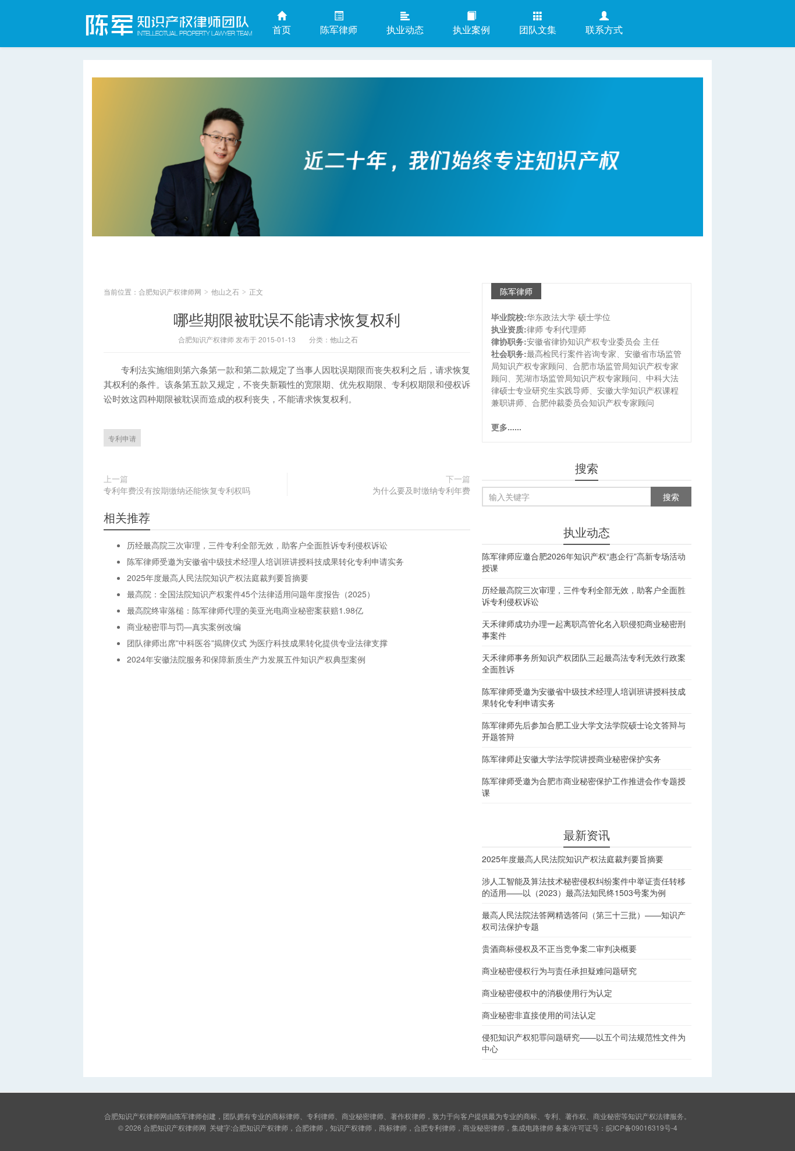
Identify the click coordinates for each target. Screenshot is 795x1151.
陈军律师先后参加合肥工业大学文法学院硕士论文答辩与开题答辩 (584, 730)
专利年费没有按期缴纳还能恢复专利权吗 (177, 490)
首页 (281, 29)
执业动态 (405, 29)
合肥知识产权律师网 (167, 22)
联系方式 (604, 29)
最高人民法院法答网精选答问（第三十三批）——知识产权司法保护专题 (584, 920)
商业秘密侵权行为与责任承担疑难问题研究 (559, 970)
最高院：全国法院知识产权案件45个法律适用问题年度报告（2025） (251, 594)
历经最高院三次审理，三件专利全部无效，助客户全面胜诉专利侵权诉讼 (257, 545)
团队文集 (537, 29)
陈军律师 (338, 29)
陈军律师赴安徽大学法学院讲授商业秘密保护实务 (571, 758)
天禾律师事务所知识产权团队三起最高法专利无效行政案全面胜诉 (584, 663)
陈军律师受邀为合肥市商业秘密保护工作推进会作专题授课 (584, 786)
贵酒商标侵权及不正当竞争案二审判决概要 (559, 948)
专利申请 (122, 438)
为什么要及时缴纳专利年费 (421, 490)
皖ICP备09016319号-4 (641, 1127)
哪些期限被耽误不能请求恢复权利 (286, 319)
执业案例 (471, 29)
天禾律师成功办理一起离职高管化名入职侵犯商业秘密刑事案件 (584, 629)
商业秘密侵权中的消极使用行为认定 (547, 992)
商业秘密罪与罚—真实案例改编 (184, 626)
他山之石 (225, 291)
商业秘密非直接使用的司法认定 (539, 1015)
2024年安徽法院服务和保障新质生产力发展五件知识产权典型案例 (246, 659)
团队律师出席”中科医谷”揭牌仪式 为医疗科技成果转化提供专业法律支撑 (257, 643)
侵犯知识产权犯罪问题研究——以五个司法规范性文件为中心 (584, 1042)
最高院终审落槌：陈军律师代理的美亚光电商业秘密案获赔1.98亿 (245, 610)
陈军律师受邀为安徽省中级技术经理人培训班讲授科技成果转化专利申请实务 (265, 561)
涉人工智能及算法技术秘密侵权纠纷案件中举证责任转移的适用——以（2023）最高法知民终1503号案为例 (584, 886)
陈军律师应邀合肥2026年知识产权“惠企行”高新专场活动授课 (584, 561)
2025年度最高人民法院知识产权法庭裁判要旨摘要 (217, 577)
